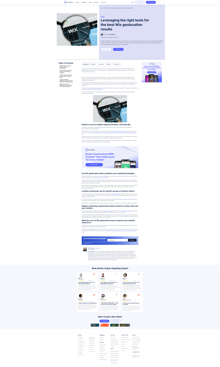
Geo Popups (91, 343)
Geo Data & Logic (81, 341)
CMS (103, 16)
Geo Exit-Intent (92, 345)
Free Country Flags (115, 344)
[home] (69, 2)
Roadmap (102, 357)
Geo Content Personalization (92, 338)
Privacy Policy (125, 341)
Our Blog (101, 351)
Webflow (101, 339)
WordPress (102, 337)
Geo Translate (81, 354)
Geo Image (91, 349)
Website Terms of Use (126, 339)
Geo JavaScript (81, 346)
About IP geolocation (115, 353)
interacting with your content (101, 177)
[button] (77, 2)
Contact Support (135, 337)
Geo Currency (92, 351)
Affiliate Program (103, 359)
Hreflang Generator (115, 341)
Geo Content (91, 340)
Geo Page (80, 352)
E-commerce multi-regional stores (115, 360)
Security (123, 350)
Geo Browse (113, 337)
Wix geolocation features (119, 131)
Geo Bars (91, 347)
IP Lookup (113, 346)
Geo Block (80, 348)
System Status (103, 355)
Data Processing (125, 348)
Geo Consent (80, 350)
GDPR (123, 346)
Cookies (123, 344)
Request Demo (135, 344)
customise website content (127, 210)
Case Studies (102, 349)
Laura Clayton (112, 34)
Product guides (103, 344)
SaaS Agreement (125, 337)
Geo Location (80, 344)
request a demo (140, 2)
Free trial (118, 49)
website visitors (116, 193)
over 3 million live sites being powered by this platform (96, 88)
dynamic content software (107, 210)
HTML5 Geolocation (115, 357)
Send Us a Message (136, 339)
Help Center (102, 347)
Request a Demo (105, 49)
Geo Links (80, 339)
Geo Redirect (80, 337)
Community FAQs (114, 363)
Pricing (90, 2)
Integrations (84, 2)
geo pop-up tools (126, 199)
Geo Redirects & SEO (115, 351)
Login (133, 2)
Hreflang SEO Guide (115, 355)
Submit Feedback (136, 341)
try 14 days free (151, 2)
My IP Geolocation (103, 353)
